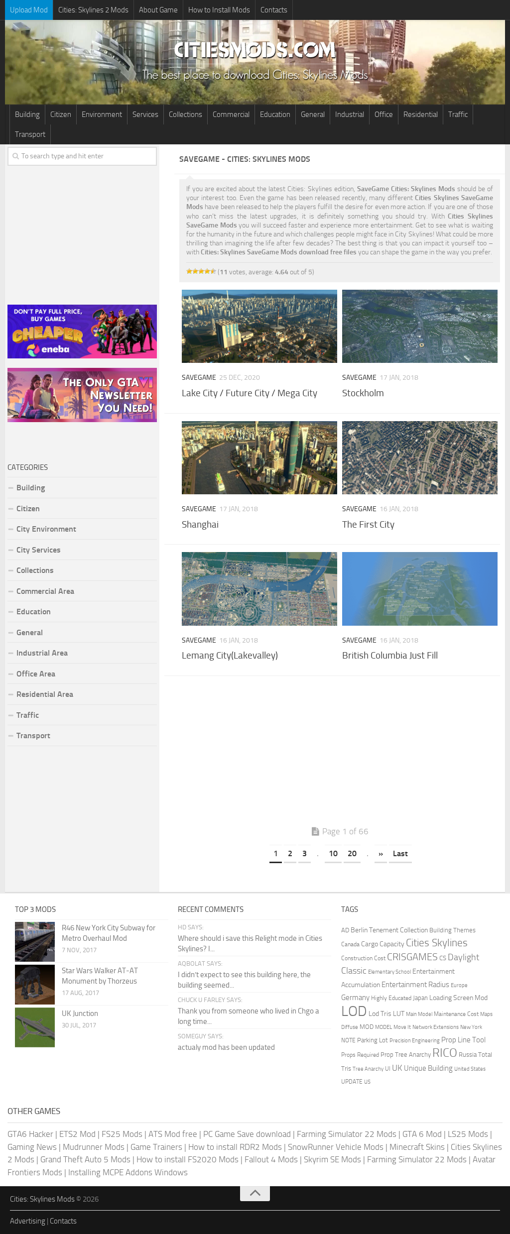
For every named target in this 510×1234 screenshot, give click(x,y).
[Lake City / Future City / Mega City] (259, 326)
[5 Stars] (213, 271)
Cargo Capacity (382, 944)
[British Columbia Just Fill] (420, 588)
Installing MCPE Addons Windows (128, 1172)
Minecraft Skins (417, 1147)
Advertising (27, 1221)
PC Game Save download (247, 1134)
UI (387, 1068)
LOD (354, 1011)
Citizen (60, 114)
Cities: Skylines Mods (42, 1199)
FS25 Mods (122, 1134)
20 (352, 853)
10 (333, 853)
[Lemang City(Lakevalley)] (259, 588)
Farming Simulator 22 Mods (346, 1134)
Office (384, 114)
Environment (102, 114)
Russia (468, 1054)
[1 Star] (189, 271)
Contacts (273, 9)
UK (397, 1068)
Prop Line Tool (463, 1039)
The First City (368, 524)
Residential (420, 114)
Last (400, 853)
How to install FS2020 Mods (187, 1159)
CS (442, 958)
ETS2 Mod (77, 1134)
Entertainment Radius (415, 984)
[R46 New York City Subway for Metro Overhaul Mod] (35, 942)
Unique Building (428, 1068)
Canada (350, 944)
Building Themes (452, 930)
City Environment (46, 529)
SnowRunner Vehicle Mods (335, 1147)
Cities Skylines (437, 942)
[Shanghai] (259, 457)
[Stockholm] (420, 326)
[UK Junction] (35, 1027)
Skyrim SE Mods (332, 1159)
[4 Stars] (207, 271)
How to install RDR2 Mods (235, 1147)
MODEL (383, 1027)
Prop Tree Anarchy (406, 1054)
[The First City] (420, 457)
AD (345, 930)
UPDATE (352, 1081)
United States (470, 1069)
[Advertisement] (339, 753)
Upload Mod (29, 9)
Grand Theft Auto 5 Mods (85, 1159)
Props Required (360, 1054)
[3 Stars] (201, 271)
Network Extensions (435, 1027)
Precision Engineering (414, 1040)
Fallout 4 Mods (271, 1159)
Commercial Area (45, 591)
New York (471, 1027)
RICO (444, 1053)
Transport (30, 134)
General (313, 114)
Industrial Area (42, 653)
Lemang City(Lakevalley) (230, 655)
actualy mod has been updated (226, 1047)
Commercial (231, 114)
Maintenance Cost (456, 1013)
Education (275, 114)
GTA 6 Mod (422, 1134)
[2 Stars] (195, 271)
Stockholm (363, 393)
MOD (367, 1026)
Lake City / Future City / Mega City (249, 393)
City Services (38, 550)
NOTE (348, 1040)
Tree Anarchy (368, 1069)
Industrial (349, 114)
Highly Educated (391, 998)
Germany (355, 997)
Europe (459, 985)
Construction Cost (363, 958)
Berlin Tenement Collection (389, 930)
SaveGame (199, 377)
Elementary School (389, 971)
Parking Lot (372, 1040)
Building (27, 114)
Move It (402, 1026)
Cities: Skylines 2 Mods (93, 9)
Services (145, 114)
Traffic (458, 114)
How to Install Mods (219, 9)
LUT (398, 1014)
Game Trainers (156, 1147)
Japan (420, 998)
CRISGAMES (412, 957)
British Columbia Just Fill (390, 655)
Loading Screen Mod (458, 998)
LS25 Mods (468, 1134)
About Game (158, 9)
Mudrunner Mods (94, 1147)
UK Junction (80, 1013)
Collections (185, 114)
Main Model (419, 1014)
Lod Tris (380, 1013)
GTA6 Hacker (30, 1134)
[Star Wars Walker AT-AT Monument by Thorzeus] (35, 985)
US (367, 1082)
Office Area (35, 673)
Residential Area (44, 694)
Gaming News (32, 1147)
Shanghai (200, 524)
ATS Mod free (172, 1134)
